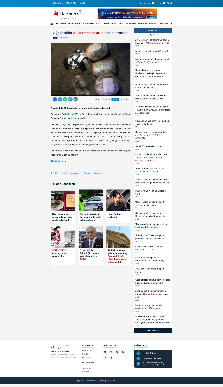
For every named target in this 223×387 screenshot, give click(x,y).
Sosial (99, 23)
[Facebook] (167, 3)
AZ (141, 3)
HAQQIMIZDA (71, 3)
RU (145, 3)
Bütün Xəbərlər (152, 331)
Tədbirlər (142, 23)
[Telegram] (164, 3)
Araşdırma (163, 23)
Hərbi (106, 23)
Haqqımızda (86, 351)
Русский (85, 371)
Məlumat (86, 173)
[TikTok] (171, 3)
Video (70, 23)
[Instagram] (157, 3)
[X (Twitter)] (160, 3)
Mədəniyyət (131, 23)
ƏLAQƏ (82, 3)
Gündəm (152, 23)
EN (149, 3)
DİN (56, 173)
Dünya (121, 23)
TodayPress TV (70, 114)
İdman (113, 23)
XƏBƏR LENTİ (152, 30)
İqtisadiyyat (88, 23)
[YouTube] (153, 3)
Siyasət (78, 23)
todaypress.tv (98, 173)
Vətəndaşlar (75, 173)
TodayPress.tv (91, 381)
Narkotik (64, 173)
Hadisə (115, 99)
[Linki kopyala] (75, 99)
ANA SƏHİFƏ (57, 3)
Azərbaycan (86, 368)
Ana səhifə (61, 23)
